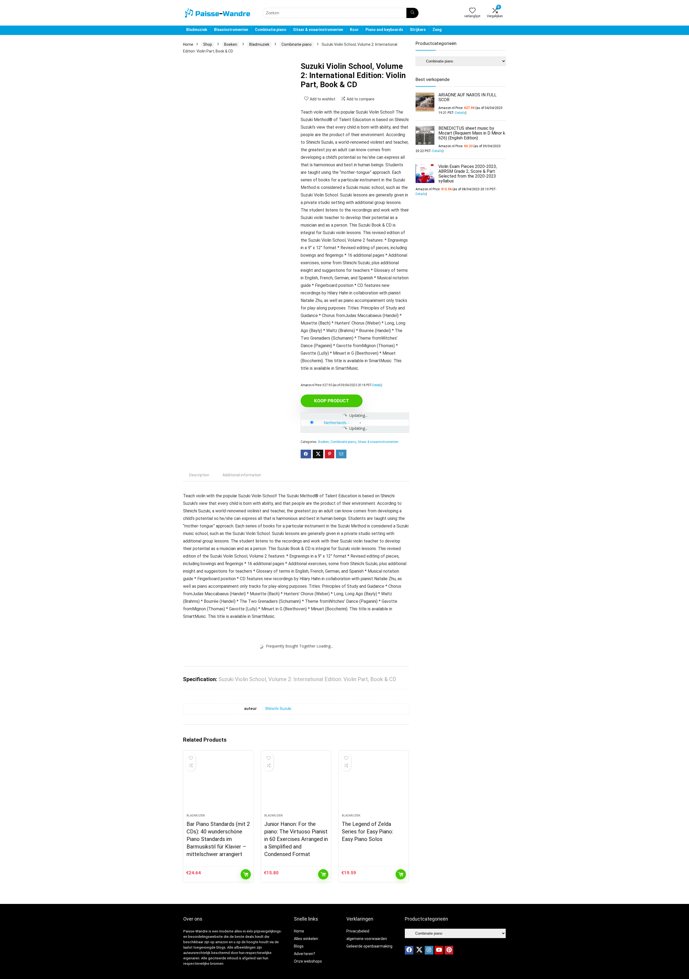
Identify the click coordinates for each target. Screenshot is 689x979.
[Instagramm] (429, 950)
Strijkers (418, 29)
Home (188, 44)
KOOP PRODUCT (331, 400)
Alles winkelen (306, 938)
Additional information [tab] (242, 475)
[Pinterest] (449, 950)
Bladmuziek (196, 29)
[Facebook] (409, 950)
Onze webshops (308, 961)
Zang (437, 29)
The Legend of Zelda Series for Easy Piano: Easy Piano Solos (367, 831)
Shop (207, 44)
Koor (354, 29)
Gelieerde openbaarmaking (369, 946)
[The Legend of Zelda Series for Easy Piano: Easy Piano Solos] (373, 784)
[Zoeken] (412, 13)
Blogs (299, 946)
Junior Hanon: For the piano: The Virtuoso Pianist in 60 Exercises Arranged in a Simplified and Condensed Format (296, 839)
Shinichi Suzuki (278, 708)
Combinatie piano (270, 29)
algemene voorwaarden (366, 938)
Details (376, 385)
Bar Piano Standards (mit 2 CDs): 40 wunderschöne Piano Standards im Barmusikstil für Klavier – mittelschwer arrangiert (218, 839)
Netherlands (335, 422)
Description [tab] (199, 475)
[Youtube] (439, 950)
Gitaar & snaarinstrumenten (318, 29)
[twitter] (419, 950)
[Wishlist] (472, 11)
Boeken (230, 44)
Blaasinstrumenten (231, 29)
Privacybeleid (357, 931)
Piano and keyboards (384, 29)
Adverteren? (304, 954)
